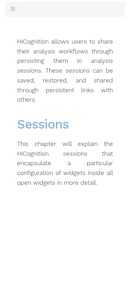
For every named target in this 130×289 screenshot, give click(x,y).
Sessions (43, 124)
